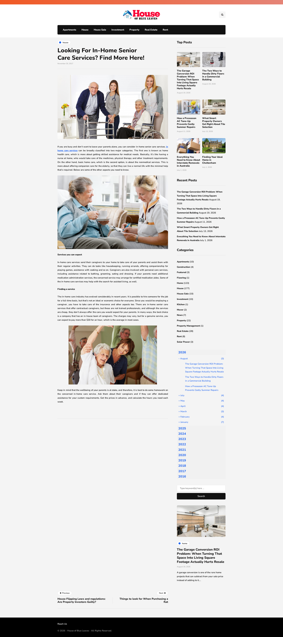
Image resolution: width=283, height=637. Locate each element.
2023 (182, 439)
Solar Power (183, 341)
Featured (181, 272)
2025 (182, 428)
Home (180, 283)
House (85, 29)
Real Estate (151, 29)
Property (134, 29)
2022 (182, 444)
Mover (180, 309)
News (180, 315)
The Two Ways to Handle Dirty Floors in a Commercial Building (213, 75)
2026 (182, 352)
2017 (182, 471)
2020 (182, 455)
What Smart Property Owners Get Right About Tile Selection (213, 123)
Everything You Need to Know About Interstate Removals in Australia (188, 161)
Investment (117, 29)
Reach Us (62, 623)
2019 (182, 460)
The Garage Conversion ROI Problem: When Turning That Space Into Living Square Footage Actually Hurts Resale (188, 79)
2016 (182, 476)
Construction (183, 267)
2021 (182, 450)
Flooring (181, 277)
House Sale (100, 29)
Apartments (69, 29)
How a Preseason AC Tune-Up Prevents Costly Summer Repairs (186, 123)
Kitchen (181, 304)
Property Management (188, 325)
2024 (182, 434)
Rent (165, 29)
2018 (182, 466)
